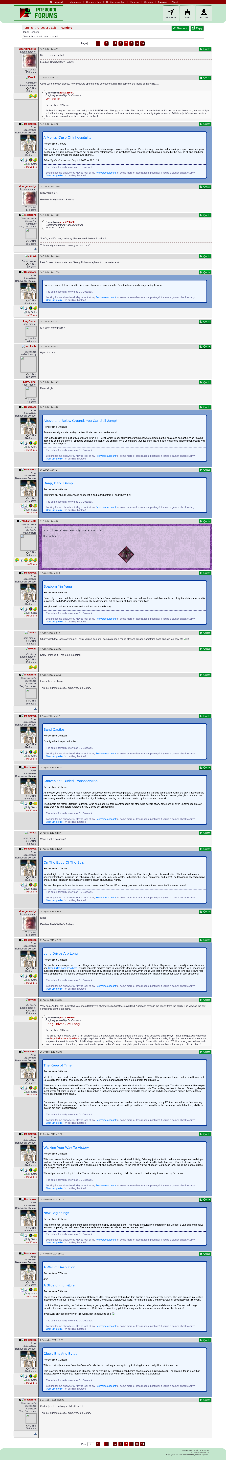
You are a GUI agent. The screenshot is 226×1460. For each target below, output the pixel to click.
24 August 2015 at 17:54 (51, 849)
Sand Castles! (55, 729)
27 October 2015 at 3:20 (51, 1134)
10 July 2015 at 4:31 (49, 49)
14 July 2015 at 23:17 (50, 321)
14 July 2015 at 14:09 (50, 215)
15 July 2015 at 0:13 (49, 346)
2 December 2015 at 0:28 (51, 1340)
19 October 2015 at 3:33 (51, 1052)
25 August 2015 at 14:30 (51, 912)
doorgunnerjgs (27, 49)
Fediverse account (106, 172)
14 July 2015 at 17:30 (50, 272)
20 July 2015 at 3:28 (49, 407)
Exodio (32, 77)
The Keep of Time (58, 1065)
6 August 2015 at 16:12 (50, 675)
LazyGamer (29, 321)
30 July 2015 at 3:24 (49, 470)
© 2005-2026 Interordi (200, 1453)
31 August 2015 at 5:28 (50, 940)
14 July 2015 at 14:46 (50, 256)
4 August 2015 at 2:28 (50, 573)
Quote (206, 49)
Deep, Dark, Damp (58, 483)
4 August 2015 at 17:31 (50, 649)
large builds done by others (62, 968)
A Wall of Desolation (59, 1267)
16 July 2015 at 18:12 (50, 382)
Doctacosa (30, 123)
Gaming (134, 2)
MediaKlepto (29, 521)
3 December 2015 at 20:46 (52, 1400)
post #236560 (66, 222)
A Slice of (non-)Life (59, 1285)
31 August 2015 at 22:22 (51, 1000)
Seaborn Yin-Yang (58, 586)
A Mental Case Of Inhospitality (67, 137)
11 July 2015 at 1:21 (49, 78)
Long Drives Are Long (61, 953)
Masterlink (30, 214)
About (175, 2)
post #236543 (66, 92)
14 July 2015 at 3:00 (49, 124)
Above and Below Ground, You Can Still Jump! (80, 421)
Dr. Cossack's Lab (115, 2)
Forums (162, 2)
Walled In (52, 99)
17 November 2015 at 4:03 (52, 1254)
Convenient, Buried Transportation (71, 781)
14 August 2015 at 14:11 (51, 767)
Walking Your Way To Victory (66, 1148)
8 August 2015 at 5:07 (50, 716)
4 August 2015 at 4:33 (50, 633)
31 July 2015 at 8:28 (49, 521)
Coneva (32, 256)
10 (142, 43)
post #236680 (66, 1017)
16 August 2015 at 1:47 (50, 833)
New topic (182, 28)
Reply (199, 28)
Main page (75, 2)
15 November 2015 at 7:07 (52, 1199)
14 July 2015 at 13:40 (50, 186)
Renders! (67, 27)
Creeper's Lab (93, 2)
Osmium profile (54, 175)
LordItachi (30, 346)
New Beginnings (56, 1213)
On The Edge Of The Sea (64, 862)
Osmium (148, 2)
